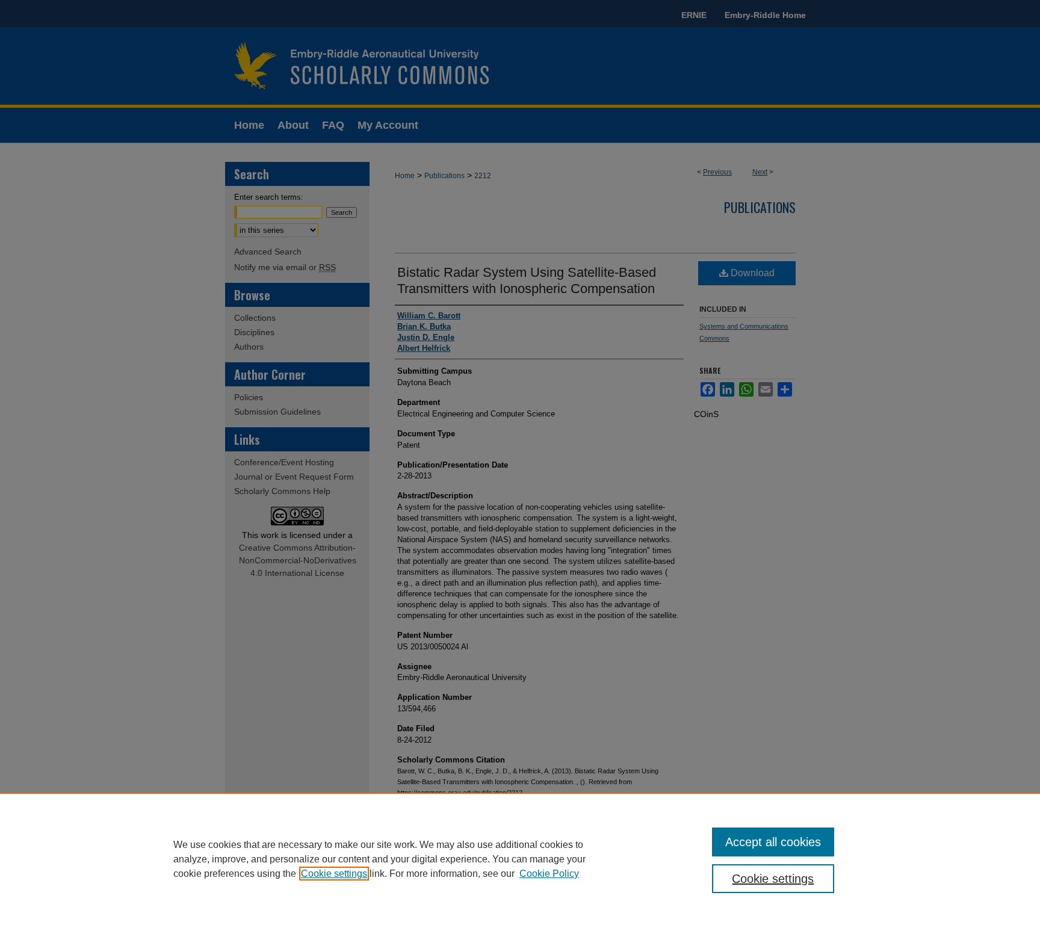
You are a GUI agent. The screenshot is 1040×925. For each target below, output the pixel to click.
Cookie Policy (549, 873)
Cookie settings (334, 873)
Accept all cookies (773, 842)
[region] (520, 859)
